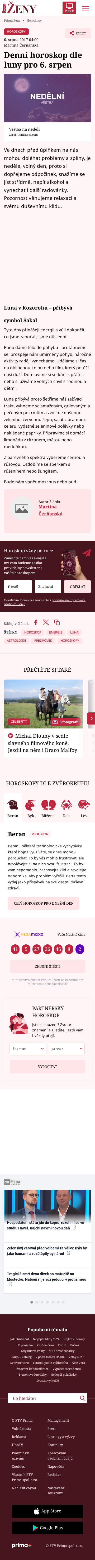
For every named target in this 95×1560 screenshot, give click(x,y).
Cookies (18, 1466)
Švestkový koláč (47, 1380)
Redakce (54, 1474)
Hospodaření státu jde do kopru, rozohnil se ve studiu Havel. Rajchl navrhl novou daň (45, 1225)
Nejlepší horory (74, 1339)
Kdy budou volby (33, 1351)
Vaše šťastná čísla (71, 934)
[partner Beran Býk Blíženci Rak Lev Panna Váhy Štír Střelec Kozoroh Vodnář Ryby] (66, 1048)
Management (58, 1420)
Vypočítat (47, 1066)
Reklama (19, 1436)
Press (52, 1428)
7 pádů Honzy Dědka (50, 1357)
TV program (24, 1345)
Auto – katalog (22, 1357)
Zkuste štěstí (47, 966)
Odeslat (77, 586)
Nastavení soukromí (56, 1491)
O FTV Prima (22, 1420)
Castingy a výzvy (61, 1436)
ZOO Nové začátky (61, 1351)
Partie (62, 1345)
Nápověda (56, 1466)
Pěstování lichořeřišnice (32, 1369)
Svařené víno (19, 1363)
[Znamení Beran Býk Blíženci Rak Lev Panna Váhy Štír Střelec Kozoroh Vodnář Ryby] (48, 586)
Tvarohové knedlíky (32, 1374)
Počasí (74, 1345)
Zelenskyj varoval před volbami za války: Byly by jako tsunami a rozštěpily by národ (47, 1251)
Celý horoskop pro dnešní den (44, 903)
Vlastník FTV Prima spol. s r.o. (25, 1477)
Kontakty (55, 1444)
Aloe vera (78, 1363)
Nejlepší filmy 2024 (46, 1339)
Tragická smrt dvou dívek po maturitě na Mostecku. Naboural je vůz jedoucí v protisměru (46, 1277)
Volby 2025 (76, 1357)
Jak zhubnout (19, 1339)
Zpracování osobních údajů (60, 1456)
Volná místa (21, 1428)
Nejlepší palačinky (64, 1374)
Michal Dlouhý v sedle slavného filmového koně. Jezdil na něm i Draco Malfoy (42, 742)
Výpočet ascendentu (67, 1369)
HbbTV (17, 1444)
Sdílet (75, 34)
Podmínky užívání (20, 1456)
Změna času (45, 1345)
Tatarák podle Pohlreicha (50, 1363)
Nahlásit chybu (24, 1488)
